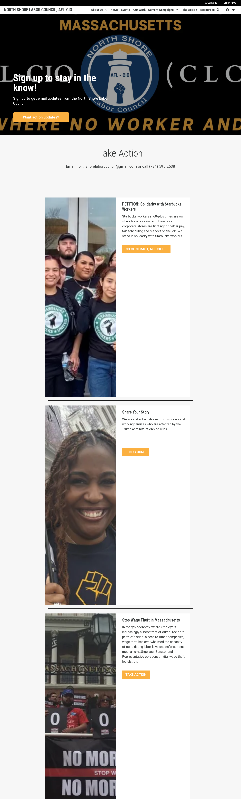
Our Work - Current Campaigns (153, 9)
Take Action (189, 9)
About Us (97, 9)
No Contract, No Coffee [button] (146, 249)
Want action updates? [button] (41, 117)
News (114, 9)
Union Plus (230, 3)
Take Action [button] (135, 675)
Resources (207, 9)
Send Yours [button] (135, 452)
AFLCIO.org (211, 3)
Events (125, 9)
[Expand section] (106, 9)
